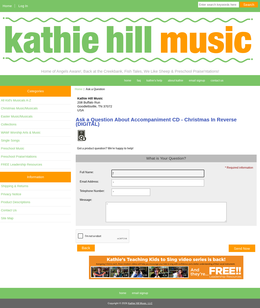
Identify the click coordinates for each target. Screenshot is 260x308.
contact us (217, 80)
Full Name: (87, 172)
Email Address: (89, 181)
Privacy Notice (11, 194)
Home (7, 6)
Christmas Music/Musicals (19, 108)
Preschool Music (12, 148)
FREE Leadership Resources (21, 164)
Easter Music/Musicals (17, 116)
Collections (8, 124)
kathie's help (154, 80)
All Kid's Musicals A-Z (16, 100)
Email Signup (197, 80)
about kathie (175, 80)
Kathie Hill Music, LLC (140, 303)
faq (139, 80)
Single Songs (10, 140)
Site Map (7, 218)
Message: (86, 199)
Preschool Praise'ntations (19, 156)
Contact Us (9, 210)
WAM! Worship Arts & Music (21, 132)
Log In (23, 6)
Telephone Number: (92, 190)
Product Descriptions (15, 202)
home (127, 80)
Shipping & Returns (14, 186)
